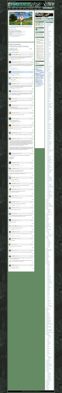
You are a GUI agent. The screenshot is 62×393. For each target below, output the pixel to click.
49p (14, 118)
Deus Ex (48, 97)
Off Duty (47, 252)
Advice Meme (49, 229)
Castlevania (49, 85)
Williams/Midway (49, 306)
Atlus (48, 267)
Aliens (47, 26)
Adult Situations (48, 24)
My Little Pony (49, 374)
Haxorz (47, 201)
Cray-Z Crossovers (48, 52)
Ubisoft (48, 304)
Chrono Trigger (49, 86)
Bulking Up (47, 39)
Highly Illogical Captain (49, 206)
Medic (42, 75)
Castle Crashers (49, 84)
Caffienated (48, 40)
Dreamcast (48, 341)
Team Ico (48, 299)
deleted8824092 (14, 77)
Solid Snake (41, 82)
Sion (12, 98)
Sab (12, 213)
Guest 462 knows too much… (40, 56)
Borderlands (49, 81)
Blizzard (48, 270)
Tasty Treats (20, 35)
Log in (39, 391)
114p (14, 168)
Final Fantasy (49, 110)
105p (14, 83)
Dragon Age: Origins (50, 103)
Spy (39, 84)
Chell (36, 68)
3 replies (13, 122)
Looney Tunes (49, 373)
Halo (48, 122)
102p (17, 77)
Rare (48, 292)
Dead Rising (49, 96)
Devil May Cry (49, 98)
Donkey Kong (49, 101)
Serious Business (16, 35)
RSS (37, 26)
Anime (47, 28)
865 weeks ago (19, 153)
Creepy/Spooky (48, 53)
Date (12, 50)
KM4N (12, 177)
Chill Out (47, 46)
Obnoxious (47, 251)
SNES (48, 352)
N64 (48, 345)
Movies (20, 9)
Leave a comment (12, 36)
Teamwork (47, 362)
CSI (47, 371)
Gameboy (48, 342)
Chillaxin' (47, 47)
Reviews (48, 246)
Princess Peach (38, 78)
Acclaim (48, 265)
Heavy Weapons (19, 34)
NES (48, 347)
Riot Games (49, 293)
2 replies (13, 88)
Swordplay (47, 333)
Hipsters (47, 207)
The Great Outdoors (49, 363)
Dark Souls (48, 94)
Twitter (40, 26)
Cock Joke (47, 49)
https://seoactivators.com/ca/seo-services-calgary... (16, 145)
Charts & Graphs (48, 44)
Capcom (48, 272)
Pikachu (41, 76)
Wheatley (38, 85)
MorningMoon (13, 132)
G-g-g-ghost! (48, 70)
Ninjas (47, 248)
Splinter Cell (49, 172)
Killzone (48, 127)
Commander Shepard (39, 68)
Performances (48, 256)
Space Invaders (49, 171)
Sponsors (48, 247)
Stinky (47, 328)
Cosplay (47, 50)
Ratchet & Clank (49, 159)
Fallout (48, 109)
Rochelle (39, 80)
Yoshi (39, 86)
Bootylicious (48, 38)
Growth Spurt (48, 200)
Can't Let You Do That (49, 41)
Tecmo (48, 302)
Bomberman (49, 80)
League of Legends (50, 130)
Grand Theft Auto (49, 117)
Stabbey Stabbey (48, 326)
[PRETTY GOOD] (11, 32)
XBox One (48, 359)
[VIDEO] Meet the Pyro (39, 54)
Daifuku (13, 183)
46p (16, 153)
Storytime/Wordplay (49, 330)
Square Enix (49, 297)
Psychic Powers (48, 262)
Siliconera (15, 27)
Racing (47, 307)
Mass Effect (48, 135)
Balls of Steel (48, 35)
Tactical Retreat (48, 360)
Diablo (48, 99)
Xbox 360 (48, 356)
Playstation (48, 350)
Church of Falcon (48, 48)
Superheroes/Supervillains (49, 332)
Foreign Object (48, 69)
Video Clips (39, 9)
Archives (36, 62)
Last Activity (17, 50)
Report (33, 59)
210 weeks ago (18, 138)
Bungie (48, 271)
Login (10, 52)
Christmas (48, 210)
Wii (47, 354)
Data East (48, 273)
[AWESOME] (12, 32)
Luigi (36, 75)
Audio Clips (48, 30)
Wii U (48, 355)
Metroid (48, 139)
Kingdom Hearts (49, 128)
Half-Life (48, 121)
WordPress (37, 391)
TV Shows (35, 9)
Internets (47, 215)
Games (13, 9)
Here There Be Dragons (49, 205)
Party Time (47, 255)
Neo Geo (48, 346)
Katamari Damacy (49, 124)
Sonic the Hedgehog (50, 169)
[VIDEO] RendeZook (39, 52)
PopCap (48, 291)
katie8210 (13, 138)
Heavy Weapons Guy (39, 73)
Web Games (49, 353)
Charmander (42, 67)
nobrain (13, 207)
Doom (48, 102)
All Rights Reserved (30, 391)
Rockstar (48, 294)
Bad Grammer (48, 33)
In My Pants (48, 213)
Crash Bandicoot (49, 90)
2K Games (48, 264)
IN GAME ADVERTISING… (15, 31)
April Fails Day (49, 209)
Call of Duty (48, 83)
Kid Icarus (48, 125)
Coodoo (13, 105)
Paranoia (47, 254)
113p (14, 183)
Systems (31, 9)
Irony (47, 216)
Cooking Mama (49, 88)
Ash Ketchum (37, 66)
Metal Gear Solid (49, 138)
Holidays (16, 9)
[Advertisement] (20, 279)
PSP (11, 35)
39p (15, 138)
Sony (48, 296)
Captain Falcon (38, 67)
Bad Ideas (10, 34)
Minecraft (48, 140)
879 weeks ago (20, 54)
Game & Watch (49, 114)
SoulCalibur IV (49, 170)
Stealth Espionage (48, 327)
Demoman (38, 70)
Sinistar (48, 168)
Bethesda (48, 268)
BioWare (48, 269)
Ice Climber (48, 123)
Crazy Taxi (48, 91)
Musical (47, 237)
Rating (14, 50)
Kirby (39, 74)
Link (43, 74)
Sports (47, 325)
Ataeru (13, 112)
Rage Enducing (48, 308)
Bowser (41, 66)
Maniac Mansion (49, 133)
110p (16, 54)
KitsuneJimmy (14, 153)
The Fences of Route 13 (39, 50)
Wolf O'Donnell (38, 86)
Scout (37, 81)
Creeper (37, 69)
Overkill (47, 253)
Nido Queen (37, 40)
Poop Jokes (48, 260)
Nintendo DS (49, 348)
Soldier (37, 82)
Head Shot (47, 202)
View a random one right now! (39, 35)
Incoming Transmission (49, 214)
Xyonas (13, 118)
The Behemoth (49, 303)
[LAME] (10, 32)
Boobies (47, 37)
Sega (13, 35)
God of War (48, 116)
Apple (48, 338)
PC (47, 349)
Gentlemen (47, 199)
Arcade (48, 339)
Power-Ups (47, 261)
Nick (39, 76)
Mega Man (37, 76)
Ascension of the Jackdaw (39, 48)
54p (14, 207)
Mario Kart (48, 134)
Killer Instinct (49, 126)
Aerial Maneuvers (48, 25)
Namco (48, 289)
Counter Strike (49, 89)
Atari (48, 340)
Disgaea (48, 100)
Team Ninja (48, 301)
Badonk (13, 83)
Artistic (9, 9)
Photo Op (47, 257)
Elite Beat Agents (49, 106)
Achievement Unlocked (49, 23)
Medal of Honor (49, 136)
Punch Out (48, 158)
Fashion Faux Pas (14, 34)
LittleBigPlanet (49, 132)
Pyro (36, 80)
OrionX (13, 125)
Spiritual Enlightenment (49, 324)
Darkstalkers (49, 95)
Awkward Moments (48, 31)
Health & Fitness (48, 203)
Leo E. (13, 168)
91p (14, 112)
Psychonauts (49, 157)
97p (16, 132)
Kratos (41, 74)
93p (14, 105)
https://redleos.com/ (25, 149)
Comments (52, 1)
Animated (47, 27)
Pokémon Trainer (39, 77)
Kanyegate (47, 218)
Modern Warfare (49, 141)
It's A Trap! (47, 217)
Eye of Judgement (49, 107)
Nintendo (48, 290)
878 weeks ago (15, 213)
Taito (48, 298)
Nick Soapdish (14, 54)
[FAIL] (9, 32)
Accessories (49, 335)
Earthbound (49, 105)
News (23, 9)
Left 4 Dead (48, 131)
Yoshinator (13, 189)
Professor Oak (39, 79)
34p (14, 177)
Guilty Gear (48, 118)
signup (12, 52)
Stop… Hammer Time (49, 329)
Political (47, 259)
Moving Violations (48, 236)
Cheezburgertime (48, 45)
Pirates (47, 258)
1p (15, 189)
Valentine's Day (49, 212)
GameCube (48, 343)
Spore (48, 173)
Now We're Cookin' (48, 250)
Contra (48, 87)
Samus (41, 80)
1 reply (13, 69)
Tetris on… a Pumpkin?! (39, 38)
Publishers (27, 9)
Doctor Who (49, 372)
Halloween (48, 211)
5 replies (13, 75)
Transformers (49, 378)
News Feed (47, 1)
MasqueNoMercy (14, 91)
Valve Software (49, 305)
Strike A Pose (48, 331)
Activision (48, 266)
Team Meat (48, 300)
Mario (38, 75)
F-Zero (48, 108)
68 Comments (17, 36)
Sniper (40, 81)
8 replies (13, 59)
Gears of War (49, 115)
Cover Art (47, 51)
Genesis (48, 344)
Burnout (48, 82)
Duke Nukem (49, 104)
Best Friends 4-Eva (48, 36)
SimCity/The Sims (49, 167)
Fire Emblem (49, 111)
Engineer (39, 71)
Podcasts (48, 245)
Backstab (47, 32)
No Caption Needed (49, 249)
